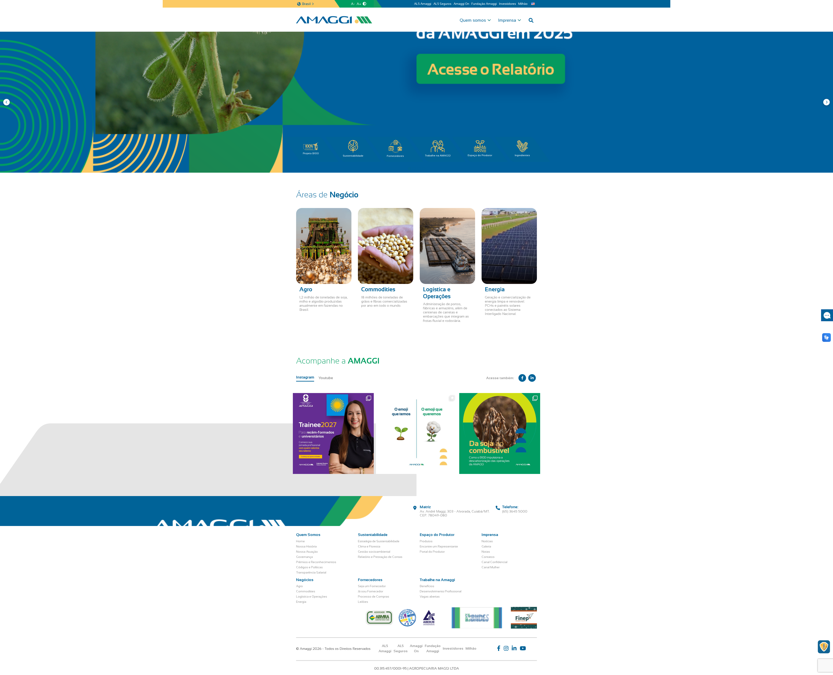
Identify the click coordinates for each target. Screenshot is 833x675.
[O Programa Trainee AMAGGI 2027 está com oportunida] (333, 433)
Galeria (486, 546)
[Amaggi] (334, 19)
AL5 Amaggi (422, 3)
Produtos (426, 541)
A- (353, 4)
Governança (304, 557)
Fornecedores (395, 155)
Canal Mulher (491, 567)
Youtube (325, 378)
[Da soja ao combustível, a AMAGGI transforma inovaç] (499, 433)
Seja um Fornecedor (372, 586)
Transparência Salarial (311, 572)
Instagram (305, 377)
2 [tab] (414, 168)
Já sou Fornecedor (370, 591)
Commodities (305, 591)
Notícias (487, 541)
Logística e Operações (311, 596)
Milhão (523, 3)
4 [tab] (423, 168)
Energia (301, 601)
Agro (299, 586)
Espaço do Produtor (480, 155)
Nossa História (306, 546)
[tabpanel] (416, 102)
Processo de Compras (373, 596)
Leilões (363, 601)
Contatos (488, 557)
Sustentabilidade (353, 155)
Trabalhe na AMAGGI (438, 155)
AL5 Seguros (442, 3)
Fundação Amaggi (484, 3)
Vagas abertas (430, 596)
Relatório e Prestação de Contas (380, 557)
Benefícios (427, 586)
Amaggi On (461, 3)
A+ (359, 4)
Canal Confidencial (494, 562)
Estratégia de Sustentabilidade (378, 541)
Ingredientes (522, 155)
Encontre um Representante (439, 546)
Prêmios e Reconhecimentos (316, 562)
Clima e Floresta (369, 546)
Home (300, 541)
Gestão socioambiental (374, 551)
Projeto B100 (311, 153)
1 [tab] (409, 168)
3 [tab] (418, 168)
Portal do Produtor (432, 551)
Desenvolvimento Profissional (440, 591)
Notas (486, 551)
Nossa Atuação (307, 551)
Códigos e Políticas (309, 567)
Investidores (507, 3)
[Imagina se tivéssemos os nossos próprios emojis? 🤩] (416, 433)
